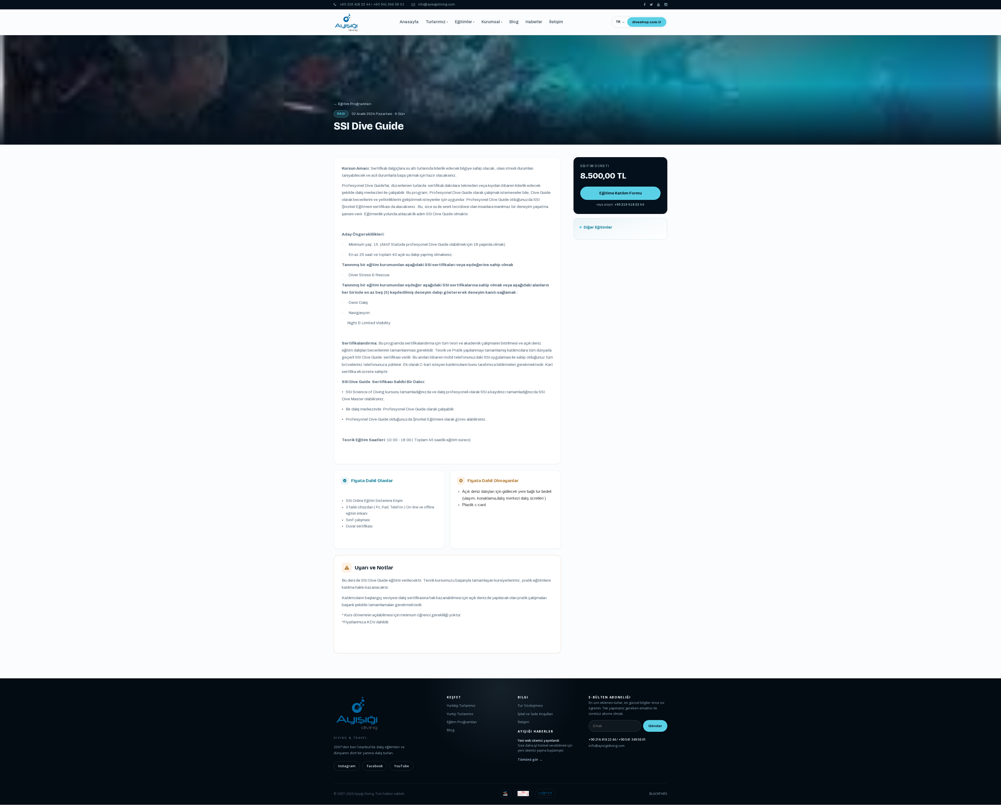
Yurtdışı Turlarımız (461, 705)
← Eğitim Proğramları (352, 104)
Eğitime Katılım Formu (620, 193)
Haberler (534, 22)
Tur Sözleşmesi (530, 705)
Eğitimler (464, 22)
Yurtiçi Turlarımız (460, 713)
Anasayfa (409, 22)
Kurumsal (491, 22)
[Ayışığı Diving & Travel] (645, 5)
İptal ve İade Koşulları (535, 713)
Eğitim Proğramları (462, 722)
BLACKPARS (658, 793)
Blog (513, 22)
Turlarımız (437, 22)
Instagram (346, 766)
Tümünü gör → (530, 759)
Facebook (375, 766)
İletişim (556, 22)
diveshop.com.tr (646, 22)
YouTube (401, 766)
